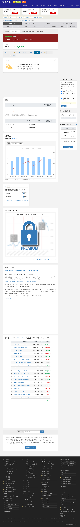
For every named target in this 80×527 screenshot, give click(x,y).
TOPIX (6, 494)
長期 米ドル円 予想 (29, 474)
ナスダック (45, 482)
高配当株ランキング (30, 23)
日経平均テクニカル (9, 481)
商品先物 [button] (62, 6)
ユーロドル (27, 488)
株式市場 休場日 (9, 508)
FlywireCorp (21, 353)
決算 (26, 26)
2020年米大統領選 (66, 481)
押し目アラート (67, 23)
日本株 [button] (50, 6)
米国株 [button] (55, 6)
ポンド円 (27, 486)
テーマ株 (34, 17)
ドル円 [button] (31, 6)
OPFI (15, 400)
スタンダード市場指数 (10, 489)
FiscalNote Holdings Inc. (24, 373)
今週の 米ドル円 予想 (29, 470)
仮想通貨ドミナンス (67, 500)
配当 (8, 26)
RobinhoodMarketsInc (23, 379)
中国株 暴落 (46, 506)
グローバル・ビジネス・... (24, 359)
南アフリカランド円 (29, 493)
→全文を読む (8, 298)
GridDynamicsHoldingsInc (24, 397)
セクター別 (17, 26)
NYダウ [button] (37, 6)
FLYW (15, 353)
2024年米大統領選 (66, 479)
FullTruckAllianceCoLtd (24, 394)
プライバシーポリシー (67, 509)
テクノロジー (8, 36)
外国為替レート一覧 (28, 462)
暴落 (35, 26)
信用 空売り (12, 55)
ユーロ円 (27, 484)
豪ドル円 (27, 482)
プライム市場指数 (9, 487)
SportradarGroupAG (23, 376)
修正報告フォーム (30, 447)
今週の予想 (7, 477)
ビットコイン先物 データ (68, 502)
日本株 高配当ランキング (68, 461)
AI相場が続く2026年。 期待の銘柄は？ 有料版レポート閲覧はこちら (22, 281)
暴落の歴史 (45, 498)
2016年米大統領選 (66, 483)
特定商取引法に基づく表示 (68, 511)
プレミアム (18, 1)
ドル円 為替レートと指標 (30, 464)
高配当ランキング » (68, 147)
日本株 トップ (8, 500)
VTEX (15, 388)
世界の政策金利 (27, 504)
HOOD (15, 379)
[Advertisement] (30, 85)
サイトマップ (64, 507)
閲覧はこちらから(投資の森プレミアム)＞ (45, 259)
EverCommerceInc (23, 344)
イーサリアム (65, 492)
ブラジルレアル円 (29, 495)
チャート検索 (69, 6)
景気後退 (54, 26)
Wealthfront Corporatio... (24, 385)
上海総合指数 (45, 487)
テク (6, 55)
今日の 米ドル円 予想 (29, 466)
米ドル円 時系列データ (30, 477)
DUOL (15, 382)
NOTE (15, 373)
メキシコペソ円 (28, 501)
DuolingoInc (21, 382)
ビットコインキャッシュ (68, 496)
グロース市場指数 (9, 491)
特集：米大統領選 (66, 477)
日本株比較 (20, 17)
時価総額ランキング (67, 498)
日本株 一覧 (8, 506)
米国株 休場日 (46, 479)
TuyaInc (20, 356)
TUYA (15, 356)
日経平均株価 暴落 (47, 493)
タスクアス (21, 391)
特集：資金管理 (65, 470)
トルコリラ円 (28, 497)
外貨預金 (64, 472)
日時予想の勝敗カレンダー (12, 470)
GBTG (15, 359)
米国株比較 (27, 17)
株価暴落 (44, 491)
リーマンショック (47, 500)
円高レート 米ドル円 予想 (30, 476)
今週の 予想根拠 (28, 472)
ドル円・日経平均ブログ (29, 506)
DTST (15, 347)
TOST (15, 350)
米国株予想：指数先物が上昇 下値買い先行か (21, 270)
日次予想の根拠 (9, 468)
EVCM (15, 344)
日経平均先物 (7, 485)
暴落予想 (76, 6)
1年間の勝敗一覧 (9, 472)
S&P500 (44, 484)
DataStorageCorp (22, 347)
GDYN (15, 397)
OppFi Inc (20, 400)
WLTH (15, 385)
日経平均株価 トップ (9, 462)
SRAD (15, 376)
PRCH (15, 365)
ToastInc (20, 350)
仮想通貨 (63, 486)
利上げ (43, 52)
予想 (12, 52)
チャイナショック (47, 504)
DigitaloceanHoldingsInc (24, 371)
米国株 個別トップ (47, 475)
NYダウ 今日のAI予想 (48, 464)
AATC (15, 362)
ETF (45, 26)
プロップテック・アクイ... (24, 365)
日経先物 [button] (43, 6)
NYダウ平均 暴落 (47, 495)
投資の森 (6, 2)
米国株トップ (12, 23)
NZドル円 (27, 499)
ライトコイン (65, 494)
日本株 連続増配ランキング (12, 504)
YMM (15, 394)
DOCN (15, 371)
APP (15, 368)
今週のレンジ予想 (47, 466)
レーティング (12, 17)
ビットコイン (65, 488)
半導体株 (40, 17)
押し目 (24, 1)
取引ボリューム (66, 504)
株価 (6, 52)
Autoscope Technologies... (24, 362)
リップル (64, 490)
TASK (15, 391)
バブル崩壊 (46, 502)
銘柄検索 (49, 23)
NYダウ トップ (46, 462)
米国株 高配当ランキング (68, 463)
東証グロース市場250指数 (11, 496)
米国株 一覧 (46, 477)
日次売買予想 (9, 473)
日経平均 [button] (25, 6)
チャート (50, 52)
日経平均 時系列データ (10, 483)
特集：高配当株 (65, 459)
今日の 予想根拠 (28, 468)
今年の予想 (7, 479)
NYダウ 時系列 (46, 471)
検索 (42, 431)
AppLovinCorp (21, 368)
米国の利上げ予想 (47, 468)
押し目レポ (72, 26)
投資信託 (64, 474)
